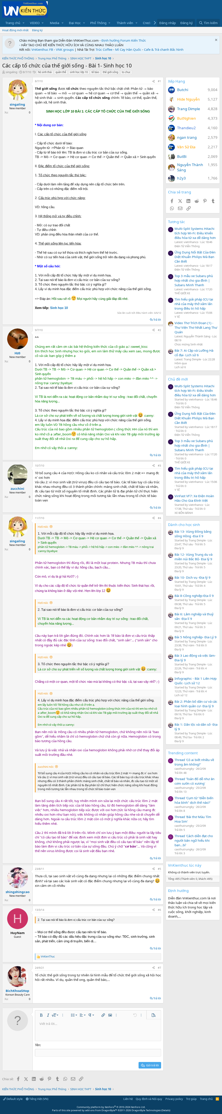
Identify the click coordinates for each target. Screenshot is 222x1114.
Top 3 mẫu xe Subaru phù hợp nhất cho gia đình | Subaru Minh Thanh (194, 280)
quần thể (61, 72)
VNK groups (65, 49)
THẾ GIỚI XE (182, 293)
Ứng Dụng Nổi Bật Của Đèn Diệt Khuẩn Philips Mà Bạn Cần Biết (195, 256)
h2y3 (181, 178)
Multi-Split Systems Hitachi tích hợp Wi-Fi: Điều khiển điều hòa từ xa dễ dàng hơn (195, 233)
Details (166, 1110)
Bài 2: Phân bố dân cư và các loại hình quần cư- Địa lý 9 (196, 703)
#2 (159, 330)
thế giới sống (110, 72)
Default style (14, 1099)
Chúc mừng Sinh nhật (189, 344)
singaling (11, 72)
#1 (159, 81)
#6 (159, 910)
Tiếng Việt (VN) (38, 1099)
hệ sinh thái (45, 72)
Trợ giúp (191, 1099)
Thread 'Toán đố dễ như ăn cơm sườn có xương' (194, 781)
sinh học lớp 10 (79, 72)
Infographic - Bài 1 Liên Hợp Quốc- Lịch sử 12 (196, 680)
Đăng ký (37, 30)
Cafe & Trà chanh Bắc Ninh (163, 49)
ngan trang (187, 137)
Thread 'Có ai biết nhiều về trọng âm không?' (194, 762)
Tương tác (176, 221)
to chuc (126, 72)
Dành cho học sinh (184, 524)
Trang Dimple (188, 108)
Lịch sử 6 (180, 367)
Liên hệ (128, 1099)
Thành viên (125, 23)
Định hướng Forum (115, 40)
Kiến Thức (138, 40)
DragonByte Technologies (146, 1110)
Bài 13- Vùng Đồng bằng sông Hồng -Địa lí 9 (193, 533)
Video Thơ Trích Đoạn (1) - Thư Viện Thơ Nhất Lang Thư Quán (196, 327)
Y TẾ (177, 317)
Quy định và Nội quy (149, 1099)
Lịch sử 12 (181, 695)
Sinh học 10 (59, 308)
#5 (159, 869)
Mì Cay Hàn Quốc (128, 49)
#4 (159, 518)
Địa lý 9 (179, 548)
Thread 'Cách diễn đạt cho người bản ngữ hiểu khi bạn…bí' (194, 840)
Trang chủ (12, 23)
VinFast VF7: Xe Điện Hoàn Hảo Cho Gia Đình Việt (194, 498)
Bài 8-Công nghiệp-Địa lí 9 (194, 595)
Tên (37, 1045)
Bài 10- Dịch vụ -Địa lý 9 (193, 577)
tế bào (95, 72)
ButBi (181, 156)
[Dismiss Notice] (215, 40)
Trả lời (157, 320)
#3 (159, 465)
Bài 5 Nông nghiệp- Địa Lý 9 (196, 637)
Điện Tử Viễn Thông (187, 246)
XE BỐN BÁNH (184, 513)
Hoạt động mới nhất (15, 30)
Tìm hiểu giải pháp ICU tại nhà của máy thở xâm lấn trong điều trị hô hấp (194, 303)
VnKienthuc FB (42, 49)
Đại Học (75, 23)
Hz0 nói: (43, 527)
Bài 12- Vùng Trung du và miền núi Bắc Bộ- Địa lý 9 (193, 556)
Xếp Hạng (176, 81)
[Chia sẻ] (153, 81)
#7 (159, 968)
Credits (148, 23)
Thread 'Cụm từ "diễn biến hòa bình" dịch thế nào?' (194, 800)
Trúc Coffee (104, 49)
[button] (24, 23)
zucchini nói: (46, 767)
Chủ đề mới (178, 379)
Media (54, 23)
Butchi (182, 89)
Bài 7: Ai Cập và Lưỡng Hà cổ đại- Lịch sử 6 (194, 352)
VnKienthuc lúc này (184, 865)
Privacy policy (174, 1099)
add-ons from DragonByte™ (101, 1110)
